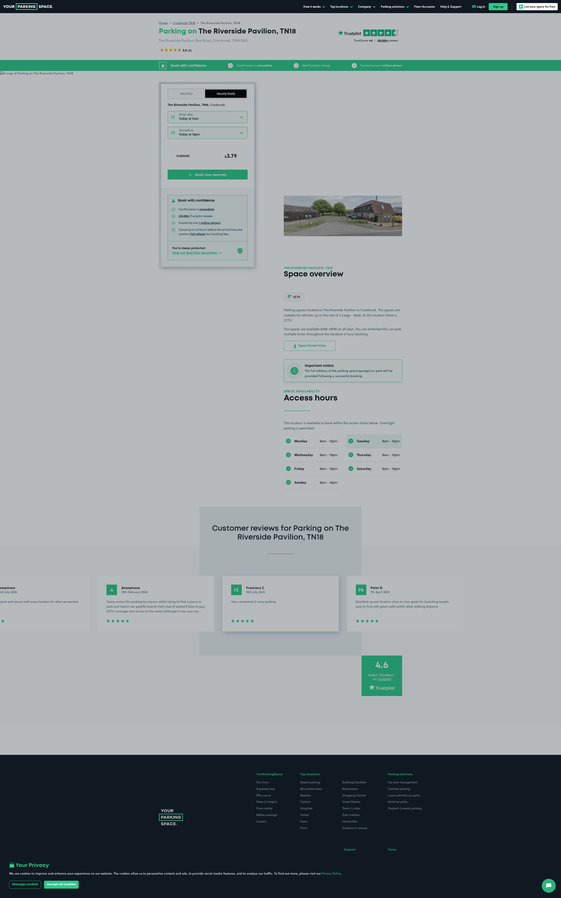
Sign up (498, 6)
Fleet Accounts (424, 6)
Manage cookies (25, 884)
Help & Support (451, 6)
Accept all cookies (61, 884)
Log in (481, 6)
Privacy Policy (331, 873)
